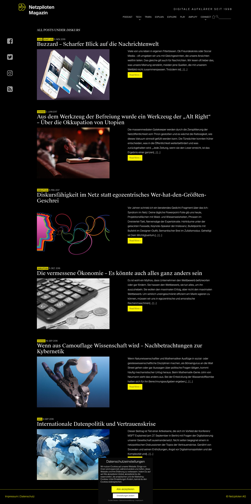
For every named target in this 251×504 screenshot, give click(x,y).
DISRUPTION (43, 190)
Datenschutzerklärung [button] (126, 500)
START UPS (48, 39)
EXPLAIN (159, 17)
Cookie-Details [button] (113, 500)
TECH (138, 17)
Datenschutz (27, 496)
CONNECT (206, 17)
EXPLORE (172, 17)
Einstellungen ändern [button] (125, 496)
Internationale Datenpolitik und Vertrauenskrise (96, 424)
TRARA (148, 17)
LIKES (40, 39)
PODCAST (127, 17)
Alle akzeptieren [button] (125, 489)
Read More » (135, 75)
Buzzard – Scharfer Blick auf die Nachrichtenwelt (98, 44)
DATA (40, 419)
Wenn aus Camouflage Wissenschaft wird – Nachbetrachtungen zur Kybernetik (119, 348)
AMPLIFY (193, 17)
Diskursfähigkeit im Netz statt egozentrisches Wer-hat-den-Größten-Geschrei (121, 198)
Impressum (11, 496)
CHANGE (41, 112)
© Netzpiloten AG (236, 496)
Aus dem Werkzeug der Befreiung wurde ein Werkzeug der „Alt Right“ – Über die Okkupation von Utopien (124, 119)
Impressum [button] (139, 500)
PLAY (182, 17)
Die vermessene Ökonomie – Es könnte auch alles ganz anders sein (119, 273)
